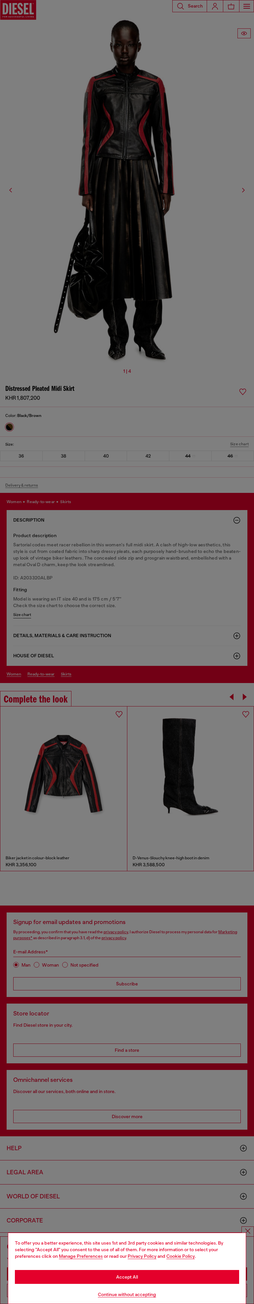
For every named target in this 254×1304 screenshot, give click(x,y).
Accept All (127, 1277)
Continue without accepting (127, 1294)
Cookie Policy (180, 1256)
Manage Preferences (81, 1256)
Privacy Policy (142, 1256)
